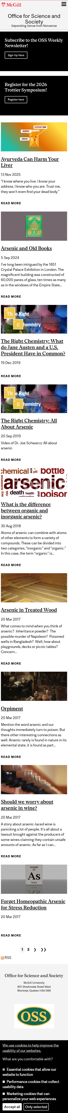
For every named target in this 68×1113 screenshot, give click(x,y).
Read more (11, 204)
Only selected (36, 1107)
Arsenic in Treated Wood (29, 610)
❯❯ (43, 949)
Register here (16, 99)
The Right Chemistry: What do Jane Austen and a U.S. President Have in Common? (33, 347)
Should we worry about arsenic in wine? (27, 805)
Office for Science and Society (34, 18)
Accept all (12, 1107)
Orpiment (12, 708)
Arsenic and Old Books (26, 248)
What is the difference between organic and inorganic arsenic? (26, 510)
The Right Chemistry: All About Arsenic (29, 424)
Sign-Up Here (16, 55)
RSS (7, 958)
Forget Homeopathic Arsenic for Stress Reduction (33, 904)
